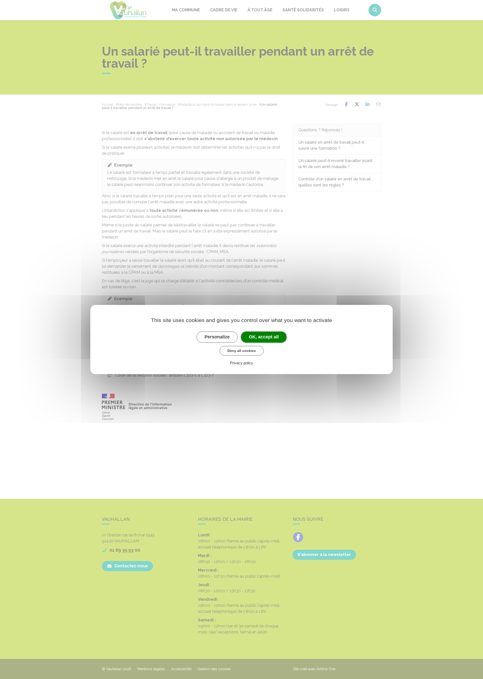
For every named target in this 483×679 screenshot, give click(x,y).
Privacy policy (241, 363)
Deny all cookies (241, 351)
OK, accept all (264, 336)
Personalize (217, 336)
